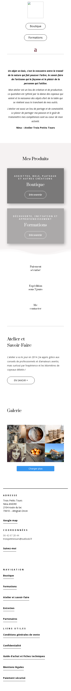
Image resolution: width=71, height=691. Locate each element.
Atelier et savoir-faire (16, 597)
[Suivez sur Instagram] (4, 559)
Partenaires (10, 618)
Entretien (8, 608)
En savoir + (21, 380)
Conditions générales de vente (21, 634)
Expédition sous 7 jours (35, 287)
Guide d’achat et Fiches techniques (24, 656)
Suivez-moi (9, 548)
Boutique (35, 26)
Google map (10, 520)
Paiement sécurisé (14, 677)
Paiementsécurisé (35, 268)
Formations (35, 37)
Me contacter (35, 307)
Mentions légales (13, 667)
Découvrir (35, 194)
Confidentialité (12, 645)
